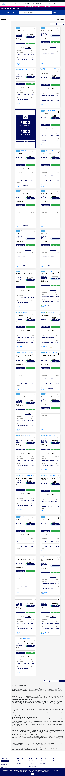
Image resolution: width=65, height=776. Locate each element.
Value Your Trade (30, 43)
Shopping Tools (33, 758)
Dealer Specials (31, 763)
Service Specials (43, 764)
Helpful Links (43, 758)
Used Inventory (20, 763)
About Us (53, 760)
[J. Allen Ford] (6, 3)
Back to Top (62, 680)
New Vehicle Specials (32, 764)
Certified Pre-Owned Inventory (22, 764)
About (53, 758)
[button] (20, 43)
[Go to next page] (62, 24)
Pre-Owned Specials (32, 766)
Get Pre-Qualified (32, 760)
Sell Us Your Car (43, 761)
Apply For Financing (32, 761)
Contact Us (5, 760)
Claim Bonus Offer (25, 141)
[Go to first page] (51, 24)
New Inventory (19, 760)
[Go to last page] (64, 24)
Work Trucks (19, 761)
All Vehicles (20, 758)
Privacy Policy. (45, 771)
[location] (39, 0)
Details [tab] (22, 47)
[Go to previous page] (53, 24)
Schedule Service (43, 763)
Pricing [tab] (28, 47)
